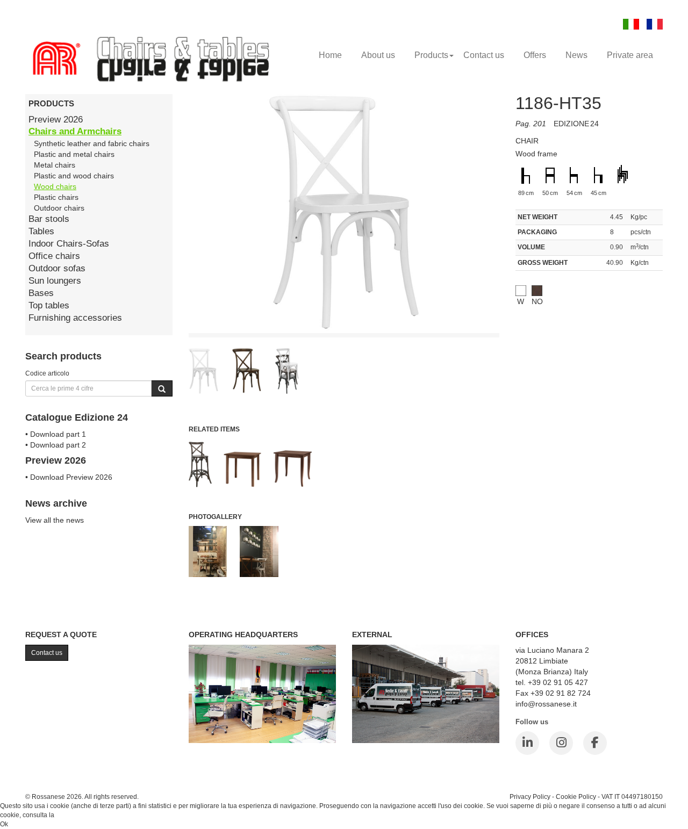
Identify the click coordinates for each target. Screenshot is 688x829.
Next (523, 349)
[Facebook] (595, 743)
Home (330, 55)
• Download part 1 (55, 434)
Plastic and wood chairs (74, 175)
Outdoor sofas (56, 268)
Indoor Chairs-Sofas (68, 244)
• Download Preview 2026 (68, 477)
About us (378, 55)
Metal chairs (54, 165)
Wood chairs (55, 186)
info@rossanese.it (546, 704)
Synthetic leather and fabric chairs (91, 143)
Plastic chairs (56, 197)
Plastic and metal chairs (74, 154)
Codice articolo (47, 373)
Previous (164, 349)
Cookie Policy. (76, 815)
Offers (535, 55)
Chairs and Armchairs (74, 131)
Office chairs (54, 256)
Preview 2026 (55, 119)
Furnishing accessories (75, 318)
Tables (41, 231)
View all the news (54, 520)
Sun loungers (54, 281)
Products (431, 55)
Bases (41, 293)
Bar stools (48, 219)
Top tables (48, 305)
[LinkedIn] (527, 743)
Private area (630, 55)
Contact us (483, 55)
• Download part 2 (55, 445)
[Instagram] (561, 743)
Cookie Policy (576, 796)
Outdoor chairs (59, 208)
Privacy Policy (530, 796)
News (576, 55)
